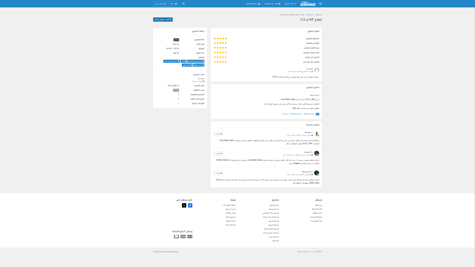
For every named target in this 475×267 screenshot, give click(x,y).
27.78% (176, 90)
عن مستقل (318, 205)
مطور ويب (307, 174)
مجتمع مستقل (231, 217)
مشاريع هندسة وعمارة (271, 217)
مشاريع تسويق (273, 225)
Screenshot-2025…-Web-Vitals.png (301, 114)
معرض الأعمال (230, 213)
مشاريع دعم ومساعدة (271, 232)
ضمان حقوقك (317, 213)
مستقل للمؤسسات (229, 205)
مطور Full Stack (305, 135)
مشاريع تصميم (274, 221)
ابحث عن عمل (231, 209)
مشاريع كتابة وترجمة (271, 229)
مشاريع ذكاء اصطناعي (271, 213)
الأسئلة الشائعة (317, 209)
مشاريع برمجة (274, 209)
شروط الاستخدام (316, 217)
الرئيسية (319, 14)
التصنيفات (275, 240)
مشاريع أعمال (274, 205)
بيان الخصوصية (316, 221)
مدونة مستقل (231, 221)
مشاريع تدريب (274, 236)
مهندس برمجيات (197, 81)
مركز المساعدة (231, 225)
